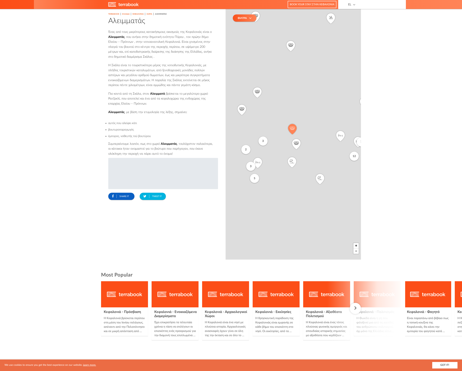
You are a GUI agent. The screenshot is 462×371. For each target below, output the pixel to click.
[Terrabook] (123, 6)
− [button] (356, 251)
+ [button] (356, 246)
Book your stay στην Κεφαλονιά (312, 4)
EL (349, 4)
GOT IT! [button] (444, 365)
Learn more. (89, 365)
